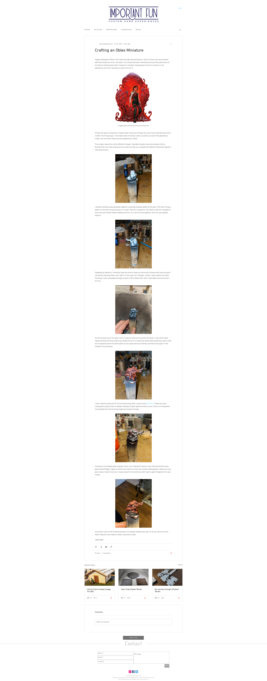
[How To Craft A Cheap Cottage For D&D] (100, 577)
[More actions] (171, 44)
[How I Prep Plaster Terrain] (133, 577)
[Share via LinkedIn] (106, 547)
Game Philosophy (111, 30)
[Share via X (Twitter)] (101, 547)
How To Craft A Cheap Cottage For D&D (99, 590)
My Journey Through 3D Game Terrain (167, 590)
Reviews (138, 30)
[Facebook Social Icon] (133, 671)
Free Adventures (126, 30)
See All (180, 565)
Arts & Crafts (98, 30)
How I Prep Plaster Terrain (131, 589)
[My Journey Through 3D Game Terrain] (167, 577)
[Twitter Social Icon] (136, 671)
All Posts (87, 30)
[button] (180, 30)
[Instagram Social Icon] (130, 671)
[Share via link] (111, 547)
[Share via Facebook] (96, 547)
